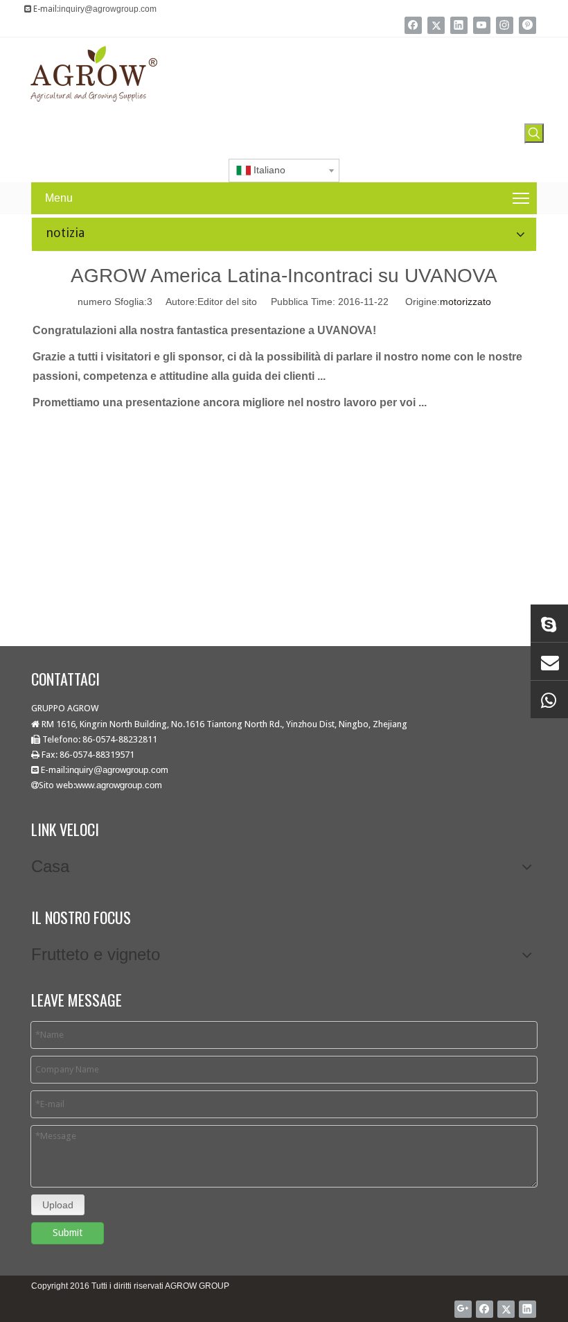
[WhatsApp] (549, 699)
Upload (57, 1204)
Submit (67, 1232)
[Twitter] (436, 25)
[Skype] (549, 623)
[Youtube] (481, 25)
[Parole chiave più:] (534, 133)
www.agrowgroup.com (119, 785)
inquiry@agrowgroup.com (108, 9)
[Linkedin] (459, 25)
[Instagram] (504, 25)
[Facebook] (413, 25)
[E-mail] (549, 661)
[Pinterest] (527, 25)
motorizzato (465, 301)
